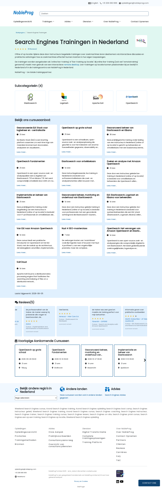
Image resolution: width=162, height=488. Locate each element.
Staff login (81, 487)
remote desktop (71, 64)
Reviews (120, 448)
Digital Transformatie (94, 432)
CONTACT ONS (149, 483)
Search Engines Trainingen (37, 33)
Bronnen (19, 444)
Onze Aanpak (56, 432)
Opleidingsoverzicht (22, 21)
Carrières (121, 452)
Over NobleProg (111, 21)
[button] (144, 360)
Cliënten (121, 444)
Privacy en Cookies (81, 481)
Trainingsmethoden (25, 440)
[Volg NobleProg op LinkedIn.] (117, 481)
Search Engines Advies (115, 395)
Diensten (87, 21)
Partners (121, 440)
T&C (118, 460)
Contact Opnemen (140, 21)
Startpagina (20, 33)
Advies (68, 21)
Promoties (20, 436)
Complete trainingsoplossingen (93, 437)
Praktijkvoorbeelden (60, 436)
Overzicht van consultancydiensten (60, 445)
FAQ (118, 456)
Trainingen (47, 21)
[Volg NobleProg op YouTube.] (121, 481)
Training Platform (92, 442)
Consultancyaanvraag (61, 440)
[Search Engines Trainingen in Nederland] (25, 12)
